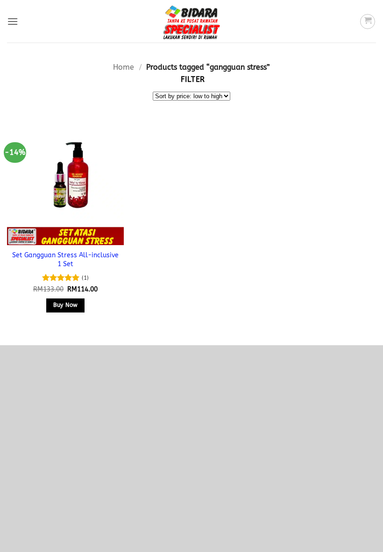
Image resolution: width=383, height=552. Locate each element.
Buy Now (65, 305)
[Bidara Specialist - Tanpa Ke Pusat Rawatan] (191, 21)
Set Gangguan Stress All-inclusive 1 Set (65, 259)
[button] (12, 21)
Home (123, 67)
